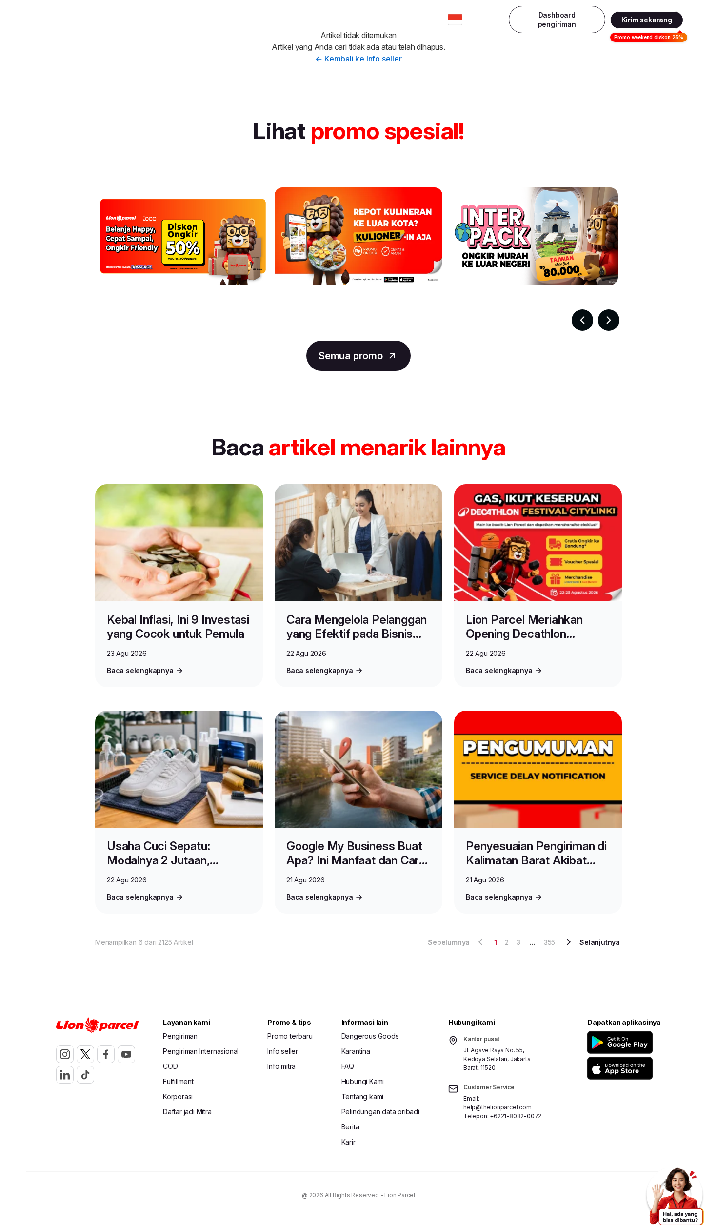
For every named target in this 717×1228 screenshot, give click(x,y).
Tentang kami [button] (362, 1096)
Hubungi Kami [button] (362, 1081)
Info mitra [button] (281, 1066)
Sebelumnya (449, 942)
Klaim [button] (422, 19)
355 (549, 942)
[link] (66, 20)
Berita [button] (350, 1127)
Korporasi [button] (178, 1096)
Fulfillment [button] (178, 1081)
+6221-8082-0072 (515, 1116)
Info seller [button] (282, 1051)
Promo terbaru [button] (289, 1036)
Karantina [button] (355, 1051)
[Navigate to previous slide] (582, 320)
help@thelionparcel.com (497, 1107)
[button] (621, 1042)
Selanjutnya (599, 942)
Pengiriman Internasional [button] (223, 19)
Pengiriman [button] (180, 1036)
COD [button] (170, 1066)
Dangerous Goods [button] (370, 1036)
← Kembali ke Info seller (358, 58)
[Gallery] (358, 259)
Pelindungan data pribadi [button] (380, 1111)
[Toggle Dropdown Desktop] (455, 19)
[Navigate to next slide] (608, 320)
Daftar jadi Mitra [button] (187, 1111)
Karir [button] (348, 1142)
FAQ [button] (347, 1066)
